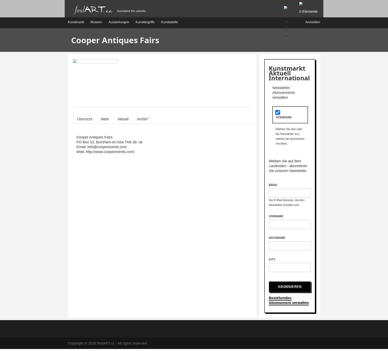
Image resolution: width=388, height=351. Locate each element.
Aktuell (123, 119)
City (272, 259)
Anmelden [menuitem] (312, 22)
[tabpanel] (162, 144)
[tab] (85, 119)
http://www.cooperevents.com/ (110, 152)
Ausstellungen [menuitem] (119, 22)
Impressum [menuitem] (178, 328)
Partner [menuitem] (199, 328)
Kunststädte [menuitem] (169, 22)
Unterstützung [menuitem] (222, 328)
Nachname (277, 237)
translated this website (131, 11)
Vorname (276, 216)
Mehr (105, 119)
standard (284, 117)
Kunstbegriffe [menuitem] (145, 22)
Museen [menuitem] (96, 22)
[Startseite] (93, 10)
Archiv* (143, 119)
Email (273, 185)
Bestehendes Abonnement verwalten (289, 300)
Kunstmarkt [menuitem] (76, 22)
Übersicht (84, 119)
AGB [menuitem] (159, 328)
